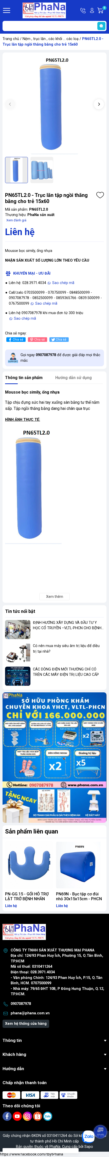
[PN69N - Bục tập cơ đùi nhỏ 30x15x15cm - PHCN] (80, 865)
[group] (54, 104)
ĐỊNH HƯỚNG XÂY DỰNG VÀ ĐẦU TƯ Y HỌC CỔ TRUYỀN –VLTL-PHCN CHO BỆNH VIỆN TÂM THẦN (67, 628)
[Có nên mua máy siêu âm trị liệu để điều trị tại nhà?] (17, 652)
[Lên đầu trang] (101, 1117)
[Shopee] (38, 1116)
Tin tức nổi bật (20, 611)
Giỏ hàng (105, 10)
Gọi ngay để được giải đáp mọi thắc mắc (60, 358)
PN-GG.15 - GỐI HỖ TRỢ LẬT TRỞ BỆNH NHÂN (27, 896)
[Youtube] (18, 1116)
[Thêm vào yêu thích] (100, 195)
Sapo (88, 1147)
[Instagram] (28, 1116)
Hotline (83, 10)
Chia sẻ (18, 339)
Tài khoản (92, 10)
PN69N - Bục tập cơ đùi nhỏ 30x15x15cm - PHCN (79, 896)
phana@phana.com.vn (30, 1013)
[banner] (54, 757)
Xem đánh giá (16, 220)
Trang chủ (11, 39)
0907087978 (21, 1004)
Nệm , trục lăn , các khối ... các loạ (51, 39)
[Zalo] (47, 1116)
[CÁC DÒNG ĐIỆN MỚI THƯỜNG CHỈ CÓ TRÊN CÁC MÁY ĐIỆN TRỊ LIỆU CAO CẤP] (17, 676)
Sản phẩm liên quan (31, 831)
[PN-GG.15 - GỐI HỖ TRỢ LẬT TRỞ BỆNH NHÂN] (29, 865)
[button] (99, 104)
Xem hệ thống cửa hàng (26, 1023)
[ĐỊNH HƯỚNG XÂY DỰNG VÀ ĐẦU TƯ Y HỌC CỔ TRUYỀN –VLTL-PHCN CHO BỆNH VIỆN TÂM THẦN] (17, 629)
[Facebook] (8, 1116)
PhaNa (54, 1147)
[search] (101, 26)
